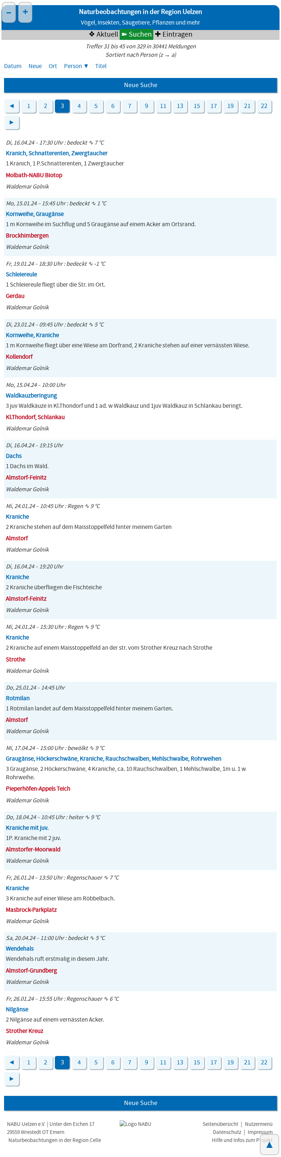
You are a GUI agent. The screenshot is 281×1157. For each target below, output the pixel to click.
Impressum (260, 1132)
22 (264, 106)
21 (247, 106)
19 (230, 106)
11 (163, 106)
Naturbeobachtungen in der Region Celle (54, 1140)
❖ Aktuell (103, 34)
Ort (53, 66)
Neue (35, 66)
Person (73, 66)
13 (180, 106)
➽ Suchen (136, 34)
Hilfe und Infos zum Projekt (242, 1140)
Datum (13, 66)
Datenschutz (227, 1132)
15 (197, 106)
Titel (100, 66)
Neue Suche (140, 85)
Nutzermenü (259, 1124)
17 (213, 106)
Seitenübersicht (220, 1124)
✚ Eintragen (173, 34)
